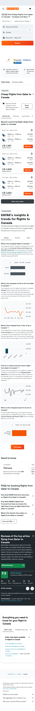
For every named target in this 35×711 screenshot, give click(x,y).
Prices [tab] (6, 238)
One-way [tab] (16, 116)
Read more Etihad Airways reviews (11, 601)
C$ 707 (4, 14)
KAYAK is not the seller (10, 694)
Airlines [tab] (17, 238)
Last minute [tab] (26, 116)
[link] (17, 447)
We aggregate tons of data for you (14, 698)
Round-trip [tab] (6, 116)
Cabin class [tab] (8, 630)
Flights (19, 674)
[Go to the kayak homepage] (13, 9)
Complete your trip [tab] (21, 630)
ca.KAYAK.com (11, 674)
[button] (3, 9)
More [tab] (28, 238)
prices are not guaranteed (9, 688)
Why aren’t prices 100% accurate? (14, 701)
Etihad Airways (15, 573)
